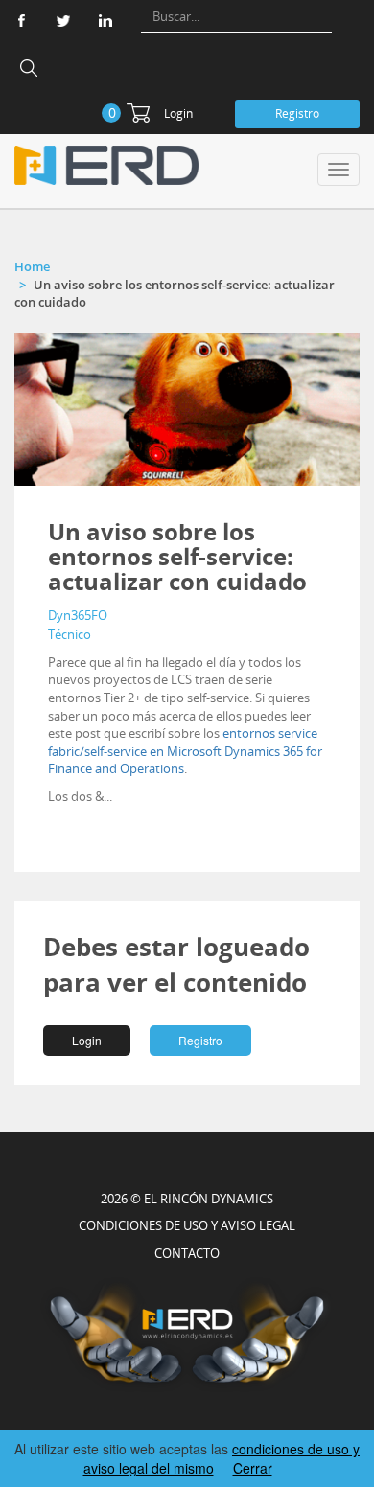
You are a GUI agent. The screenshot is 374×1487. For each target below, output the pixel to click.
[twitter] (63, 20)
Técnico (69, 634)
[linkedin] (105, 20)
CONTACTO (187, 1253)
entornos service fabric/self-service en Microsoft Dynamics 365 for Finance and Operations (185, 750)
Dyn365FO (77, 615)
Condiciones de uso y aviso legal (187, 1225)
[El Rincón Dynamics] (106, 165)
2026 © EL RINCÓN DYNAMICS (187, 1198)
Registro (297, 113)
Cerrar (252, 1467)
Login (178, 113)
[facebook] (21, 20)
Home (32, 266)
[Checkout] (138, 113)
